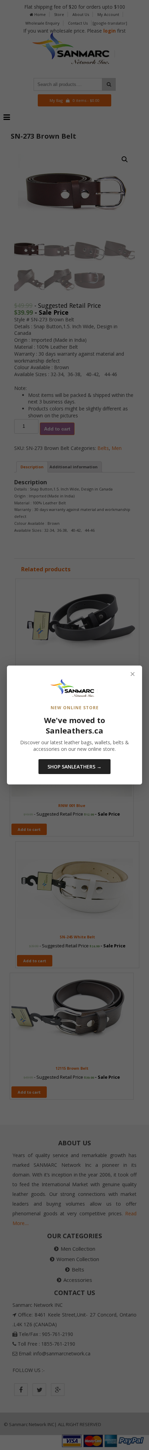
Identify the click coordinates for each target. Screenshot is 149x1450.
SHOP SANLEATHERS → (74, 766)
